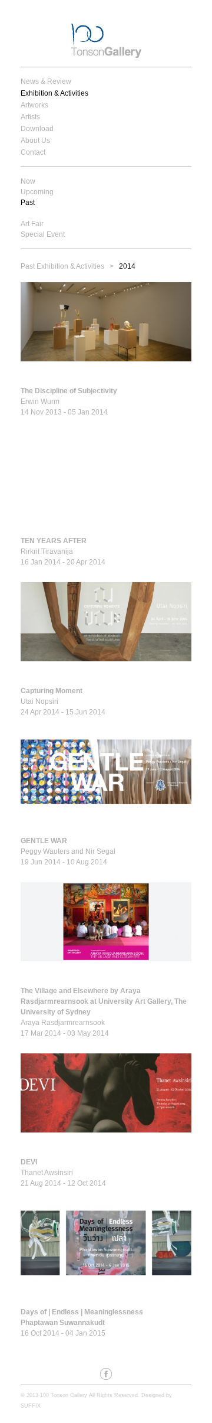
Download (37, 129)
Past (28, 202)
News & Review (46, 81)
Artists (30, 117)
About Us (35, 140)
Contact (33, 152)
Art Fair (32, 224)
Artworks (34, 105)
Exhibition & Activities (54, 93)
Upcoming (37, 192)
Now (28, 181)
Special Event (43, 234)
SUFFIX (31, 1406)
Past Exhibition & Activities (62, 266)
